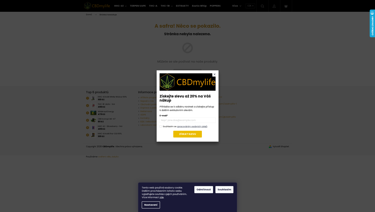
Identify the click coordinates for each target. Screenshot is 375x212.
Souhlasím (224, 189)
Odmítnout (204, 189)
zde (162, 197)
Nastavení (151, 205)
